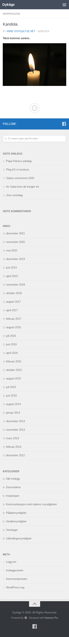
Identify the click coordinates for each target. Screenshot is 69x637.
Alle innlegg (13, 478)
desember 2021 (15, 233)
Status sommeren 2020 (20, 178)
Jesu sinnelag (14, 195)
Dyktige (8, 4)
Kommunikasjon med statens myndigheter (31, 504)
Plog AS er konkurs (17, 169)
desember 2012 (15, 455)
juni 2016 (11, 344)
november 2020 (15, 241)
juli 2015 (11, 387)
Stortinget (11, 529)
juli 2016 (11, 335)
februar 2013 (13, 446)
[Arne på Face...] (64, 124)
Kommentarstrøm (16, 578)
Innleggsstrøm (14, 570)
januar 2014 (13, 412)
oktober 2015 (14, 369)
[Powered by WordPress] (25, 618)
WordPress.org (15, 587)
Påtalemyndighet (16, 512)
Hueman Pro (51, 617)
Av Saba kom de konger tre (22, 186)
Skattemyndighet (16, 521)
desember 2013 (15, 421)
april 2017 (12, 310)
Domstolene (13, 487)
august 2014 (13, 404)
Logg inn (11, 561)
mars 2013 (12, 438)
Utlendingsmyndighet (18, 538)
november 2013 (15, 429)
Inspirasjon (11, 13)
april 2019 (12, 276)
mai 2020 (11, 250)
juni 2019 (11, 267)
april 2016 (12, 352)
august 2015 (13, 378)
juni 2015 (11, 395)
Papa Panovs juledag (18, 161)
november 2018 (15, 284)
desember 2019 (15, 259)
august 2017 (13, 301)
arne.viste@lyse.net (21, 31)
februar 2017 (13, 318)
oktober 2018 (14, 293)
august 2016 (13, 327)
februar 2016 (13, 361)
